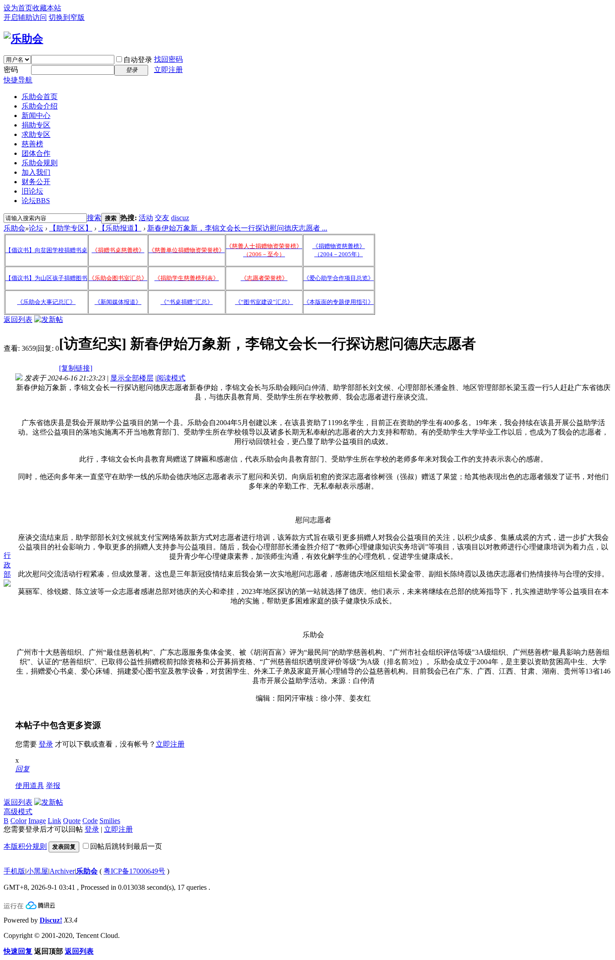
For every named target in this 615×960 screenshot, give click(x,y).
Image (37, 820)
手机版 (14, 871)
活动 (146, 218)
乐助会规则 (40, 163)
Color (18, 820)
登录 (46, 744)
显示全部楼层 (132, 378)
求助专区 (36, 134)
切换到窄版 (67, 17)
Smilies (109, 820)
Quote (72, 820)
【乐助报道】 (119, 228)
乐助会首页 (40, 96)
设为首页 (18, 8)
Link (54, 820)
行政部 (7, 565)
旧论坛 (32, 191)
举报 (53, 785)
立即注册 (168, 69)
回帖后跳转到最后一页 (126, 846)
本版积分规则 (25, 846)
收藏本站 (46, 8)
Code (90, 820)
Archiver (62, 871)
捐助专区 (36, 125)
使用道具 (29, 785)
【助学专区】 (70, 228)
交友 (162, 218)
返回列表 (18, 319)
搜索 (94, 218)
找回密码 (168, 59)
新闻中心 (36, 115)
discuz (180, 218)
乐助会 (14, 228)
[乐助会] (23, 39)
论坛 (36, 200)
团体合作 (36, 153)
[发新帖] (48, 319)
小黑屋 (37, 871)
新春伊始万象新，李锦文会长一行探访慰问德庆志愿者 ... (237, 228)
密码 (11, 69)
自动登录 (137, 59)
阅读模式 (171, 378)
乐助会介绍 (40, 106)
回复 (22, 769)
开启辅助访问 (25, 17)
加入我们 (36, 172)
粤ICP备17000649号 (134, 871)
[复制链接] (75, 368)
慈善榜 (32, 144)
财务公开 (36, 182)
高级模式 (18, 811)
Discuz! (51, 920)
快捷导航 (18, 80)
